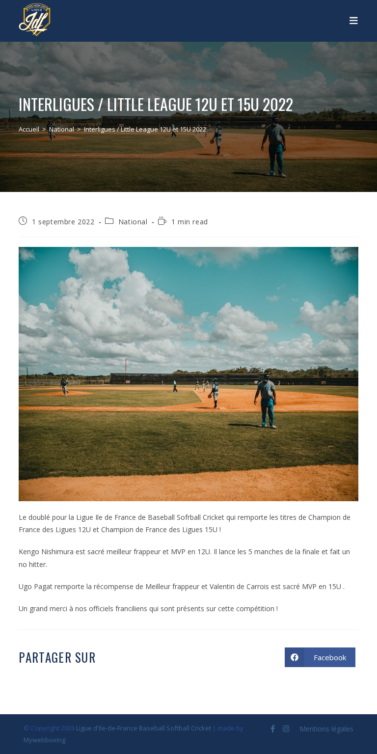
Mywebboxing (44, 739)
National (133, 221)
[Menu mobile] (354, 20)
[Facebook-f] (272, 728)
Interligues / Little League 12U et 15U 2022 (145, 129)
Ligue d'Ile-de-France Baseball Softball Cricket (143, 728)
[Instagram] (286, 728)
